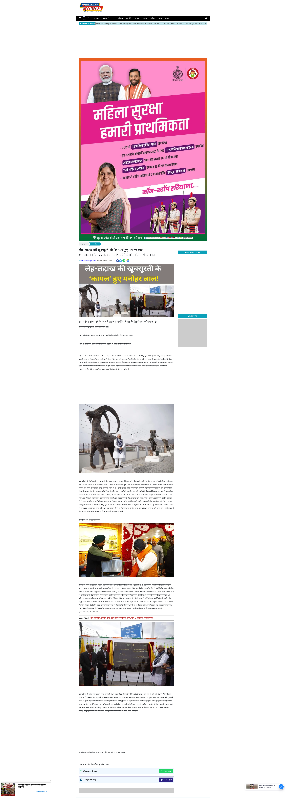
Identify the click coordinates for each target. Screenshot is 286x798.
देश (114, 18)
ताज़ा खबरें (106, 18)
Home (97, 18)
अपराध (137, 18)
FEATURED (192, 316)
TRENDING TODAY (192, 252)
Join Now (167, 771)
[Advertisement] (143, 41)
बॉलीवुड (152, 18)
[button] (80, 18)
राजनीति (128, 18)
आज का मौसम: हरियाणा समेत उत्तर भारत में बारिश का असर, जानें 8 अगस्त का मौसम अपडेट (121, 618)
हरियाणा (120, 18)
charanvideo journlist (88, 260)
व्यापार (167, 18)
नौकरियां (144, 18)
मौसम (160, 18)
